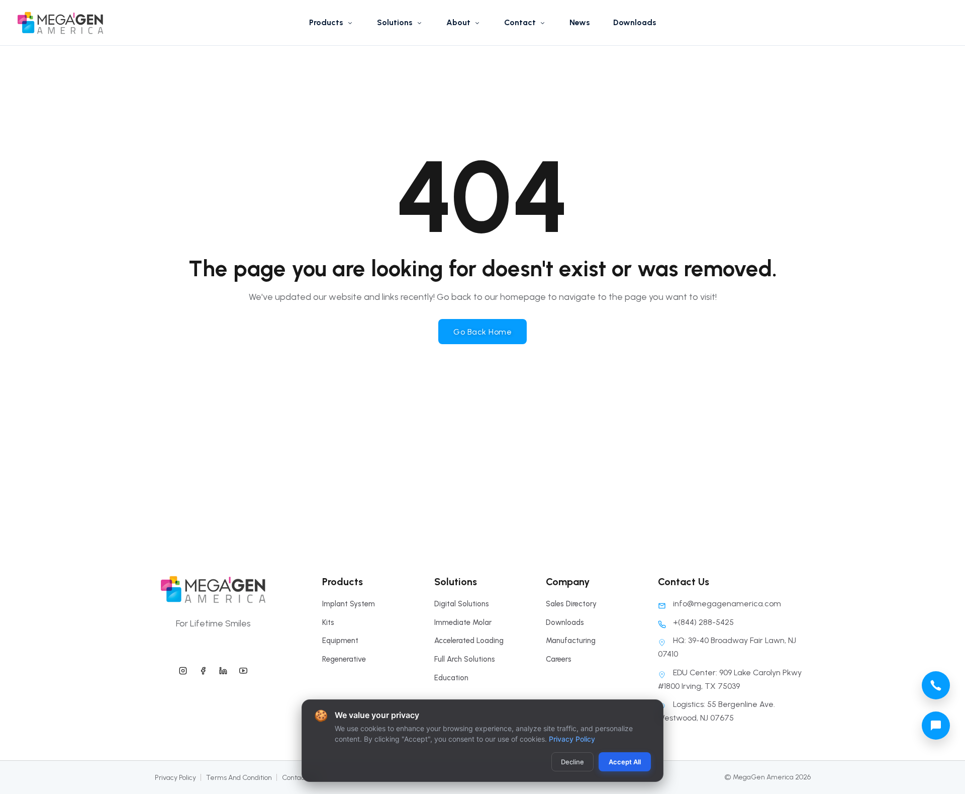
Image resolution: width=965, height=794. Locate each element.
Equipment (340, 640)
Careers (558, 659)
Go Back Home (482, 332)
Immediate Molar (463, 622)
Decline (572, 762)
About (458, 22)
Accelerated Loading (469, 640)
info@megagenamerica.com (727, 603)
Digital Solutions (461, 603)
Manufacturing (571, 640)
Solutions (395, 22)
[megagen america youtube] (243, 669)
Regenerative (344, 659)
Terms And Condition (239, 777)
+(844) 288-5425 (703, 622)
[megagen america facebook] (203, 669)
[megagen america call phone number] (936, 685)
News (579, 22)
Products (326, 22)
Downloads (634, 22)
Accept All (625, 762)
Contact (520, 22)
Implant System (348, 603)
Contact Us (299, 777)
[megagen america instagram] (182, 669)
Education (451, 677)
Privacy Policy (175, 777)
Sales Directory (571, 603)
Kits (328, 622)
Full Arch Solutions (464, 659)
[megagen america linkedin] (223, 669)
